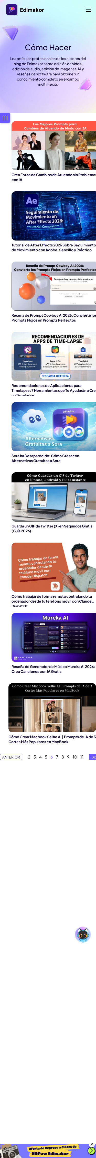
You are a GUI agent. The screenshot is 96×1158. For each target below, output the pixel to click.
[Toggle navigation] (88, 10)
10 (75, 757)
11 (81, 757)
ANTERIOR (11, 757)
